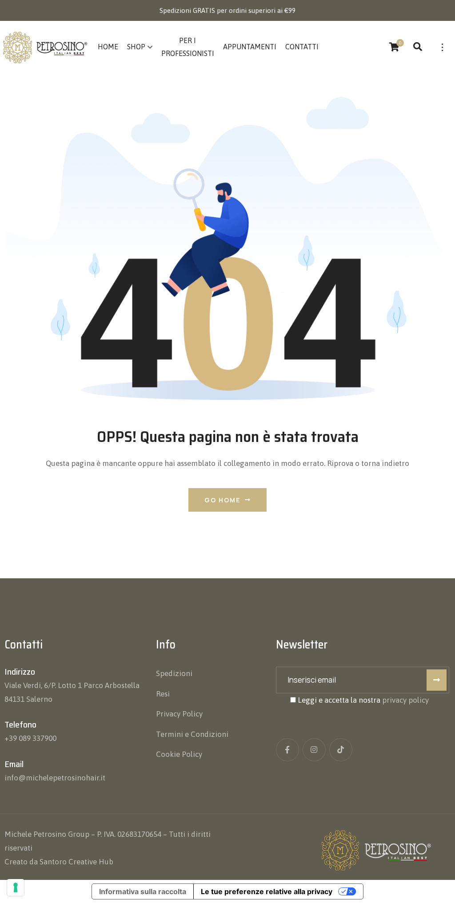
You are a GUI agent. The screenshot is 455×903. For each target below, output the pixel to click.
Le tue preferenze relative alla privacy (266, 891)
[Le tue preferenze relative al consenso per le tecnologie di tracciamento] (15, 887)
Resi (163, 693)
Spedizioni (174, 673)
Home (108, 47)
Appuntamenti (249, 47)
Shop (136, 47)
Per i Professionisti (187, 46)
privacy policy (405, 700)
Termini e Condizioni (192, 734)
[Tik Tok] (340, 749)
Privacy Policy (179, 713)
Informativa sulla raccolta (142, 891)
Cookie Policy (179, 754)
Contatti (302, 47)
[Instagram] (314, 749)
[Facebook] (287, 749)
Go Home (222, 500)
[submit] (437, 680)
